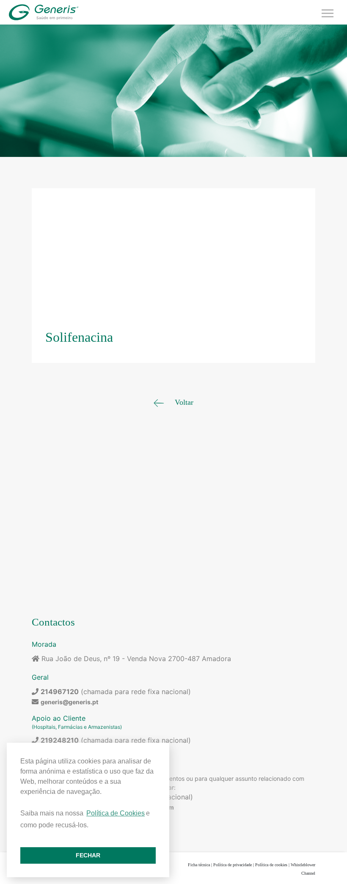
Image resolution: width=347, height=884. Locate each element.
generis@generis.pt (69, 702)
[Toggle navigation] (328, 12)
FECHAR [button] (88, 855)
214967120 (60, 691)
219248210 (60, 740)
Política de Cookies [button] (115, 813)
